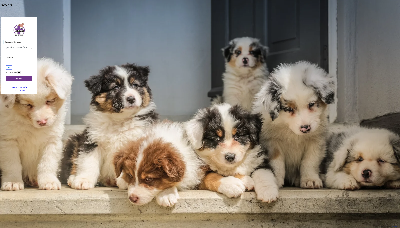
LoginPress (395, 226)
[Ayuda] (19, 72)
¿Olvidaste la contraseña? (19, 87)
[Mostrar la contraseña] (9, 67)
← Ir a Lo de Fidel (19, 91)
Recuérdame (13, 72)
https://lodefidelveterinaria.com (19, 30)
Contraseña (9, 57)
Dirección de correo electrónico (16, 47)
